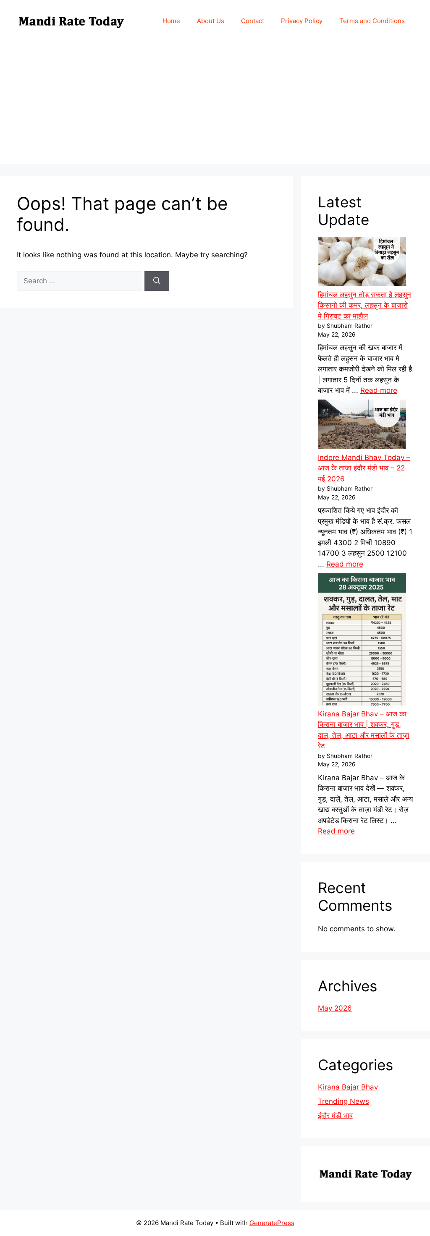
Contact (252, 21)
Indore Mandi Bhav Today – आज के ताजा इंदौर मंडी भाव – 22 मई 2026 (364, 468)
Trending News (343, 1101)
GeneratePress (271, 1223)
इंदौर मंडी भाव (335, 1115)
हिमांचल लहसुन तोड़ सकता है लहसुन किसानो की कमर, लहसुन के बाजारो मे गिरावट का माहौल (364, 305)
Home (171, 21)
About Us (210, 21)
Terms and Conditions (372, 21)
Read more (378, 390)
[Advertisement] (215, 105)
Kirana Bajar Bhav (348, 1087)
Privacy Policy (301, 21)
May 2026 (335, 1008)
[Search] (156, 281)
